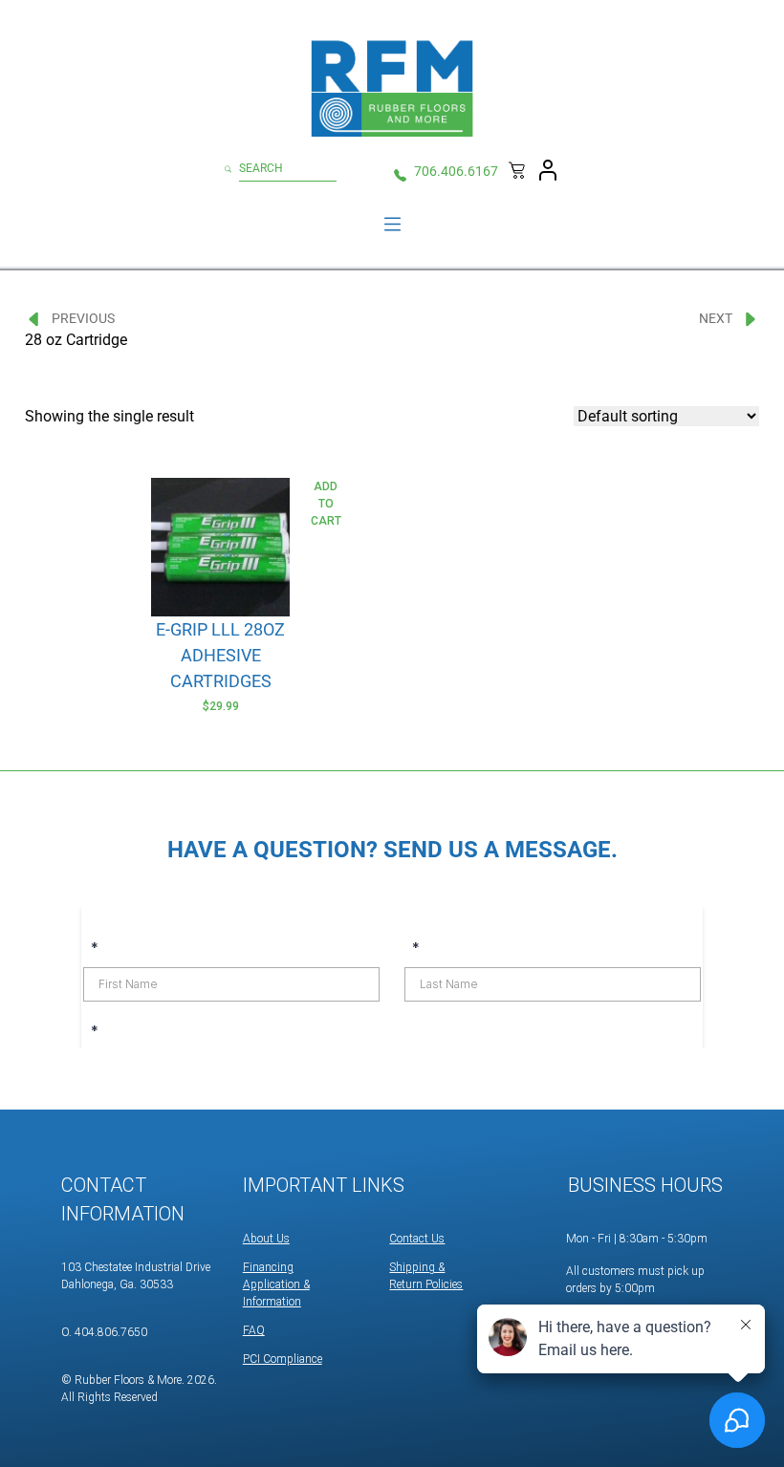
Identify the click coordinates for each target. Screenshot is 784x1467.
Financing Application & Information (276, 1284)
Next (715, 318)
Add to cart (326, 504)
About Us (266, 1238)
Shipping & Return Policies (426, 1276)
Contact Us (417, 1238)
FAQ (254, 1330)
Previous (83, 318)
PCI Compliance (282, 1359)
